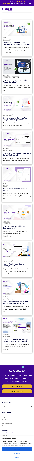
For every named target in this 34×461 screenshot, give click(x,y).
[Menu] (31, 9)
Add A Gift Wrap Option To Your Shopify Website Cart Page (15, 302)
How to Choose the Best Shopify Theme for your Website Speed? (15, 340)
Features (5, 150)
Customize (17, 453)
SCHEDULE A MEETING (17, 391)
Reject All (17, 457)
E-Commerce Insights (7, 115)
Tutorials (10, 150)
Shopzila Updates (15, 77)
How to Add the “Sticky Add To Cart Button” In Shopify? (17, 154)
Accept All (17, 449)
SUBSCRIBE (31, 405)
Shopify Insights (6, 39)
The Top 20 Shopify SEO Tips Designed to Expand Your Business (16, 43)
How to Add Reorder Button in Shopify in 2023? (14, 265)
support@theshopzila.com (9, 433)
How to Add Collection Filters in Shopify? (15, 189)
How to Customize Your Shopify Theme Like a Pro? (15, 81)
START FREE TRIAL (17, 386)
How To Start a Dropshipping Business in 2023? (14, 227)
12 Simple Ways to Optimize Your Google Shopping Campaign (15, 119)
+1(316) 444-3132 (21, 1)
